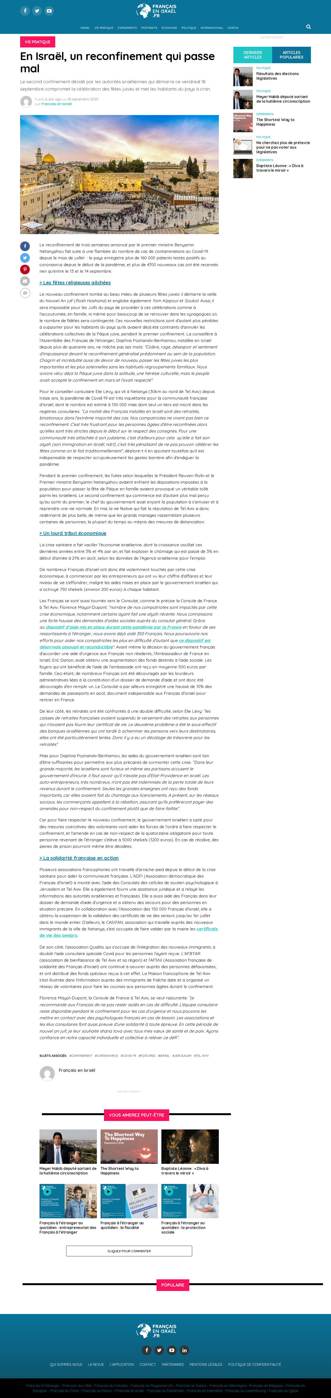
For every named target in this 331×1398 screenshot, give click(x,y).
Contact (148, 1364)
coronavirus (107, 1055)
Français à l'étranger (42, 1385)
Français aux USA (77, 1385)
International (212, 28)
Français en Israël (56, 104)
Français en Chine (64, 1391)
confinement (81, 1055)
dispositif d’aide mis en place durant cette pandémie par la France (113, 627)
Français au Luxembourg (246, 1391)
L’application (122, 1364)
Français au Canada (111, 1385)
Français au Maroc (97, 1391)
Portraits (149, 28)
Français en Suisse (191, 1385)
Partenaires (173, 1364)
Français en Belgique (266, 1385)
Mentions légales (206, 1364)
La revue (96, 1364)
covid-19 (129, 1055)
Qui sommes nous (66, 1364)
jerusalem (182, 1055)
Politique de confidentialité (254, 1364)
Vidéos (233, 28)
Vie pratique (104, 28)
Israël (85, 28)
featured (148, 1055)
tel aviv (202, 1055)
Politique (188, 28)
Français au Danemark (165, 1391)
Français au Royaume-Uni (152, 1385)
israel (165, 1055)
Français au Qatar (284, 1391)
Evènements (127, 28)
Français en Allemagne (227, 1385)
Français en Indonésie (204, 1391)
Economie (169, 28)
